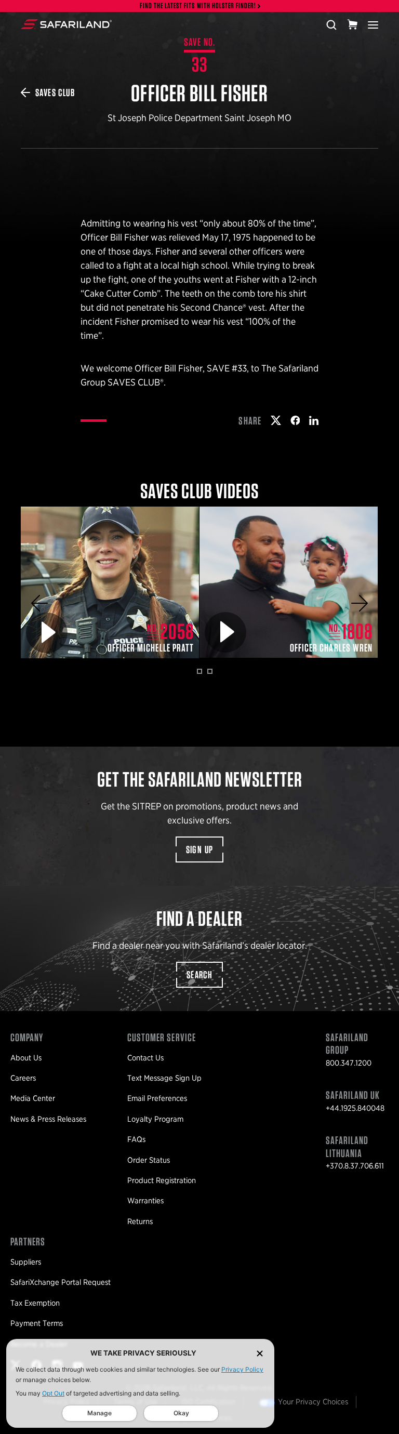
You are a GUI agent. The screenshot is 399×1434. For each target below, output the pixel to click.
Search (199, 974)
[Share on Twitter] (276, 420)
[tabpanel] (110, 582)
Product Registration (161, 1180)
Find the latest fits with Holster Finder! (198, 6)
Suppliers (25, 1262)
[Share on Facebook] (295, 420)
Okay (181, 1413)
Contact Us (145, 1058)
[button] (39, 603)
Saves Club (55, 92)
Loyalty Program (155, 1119)
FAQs (136, 1139)
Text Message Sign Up (164, 1078)
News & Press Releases (48, 1119)
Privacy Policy (242, 1369)
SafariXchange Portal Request (60, 1282)
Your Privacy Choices (313, 1401)
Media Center (32, 1098)
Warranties (145, 1200)
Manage (99, 1413)
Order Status (148, 1160)
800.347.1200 (348, 1063)
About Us (26, 1058)
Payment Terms (36, 1323)
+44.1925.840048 (355, 1108)
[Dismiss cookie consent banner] (259, 1353)
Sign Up (200, 849)
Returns (140, 1221)
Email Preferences (157, 1098)
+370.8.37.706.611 (355, 1166)
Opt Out (53, 1393)
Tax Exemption (35, 1303)
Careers (23, 1078)
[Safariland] (66, 24)
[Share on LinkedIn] (313, 420)
